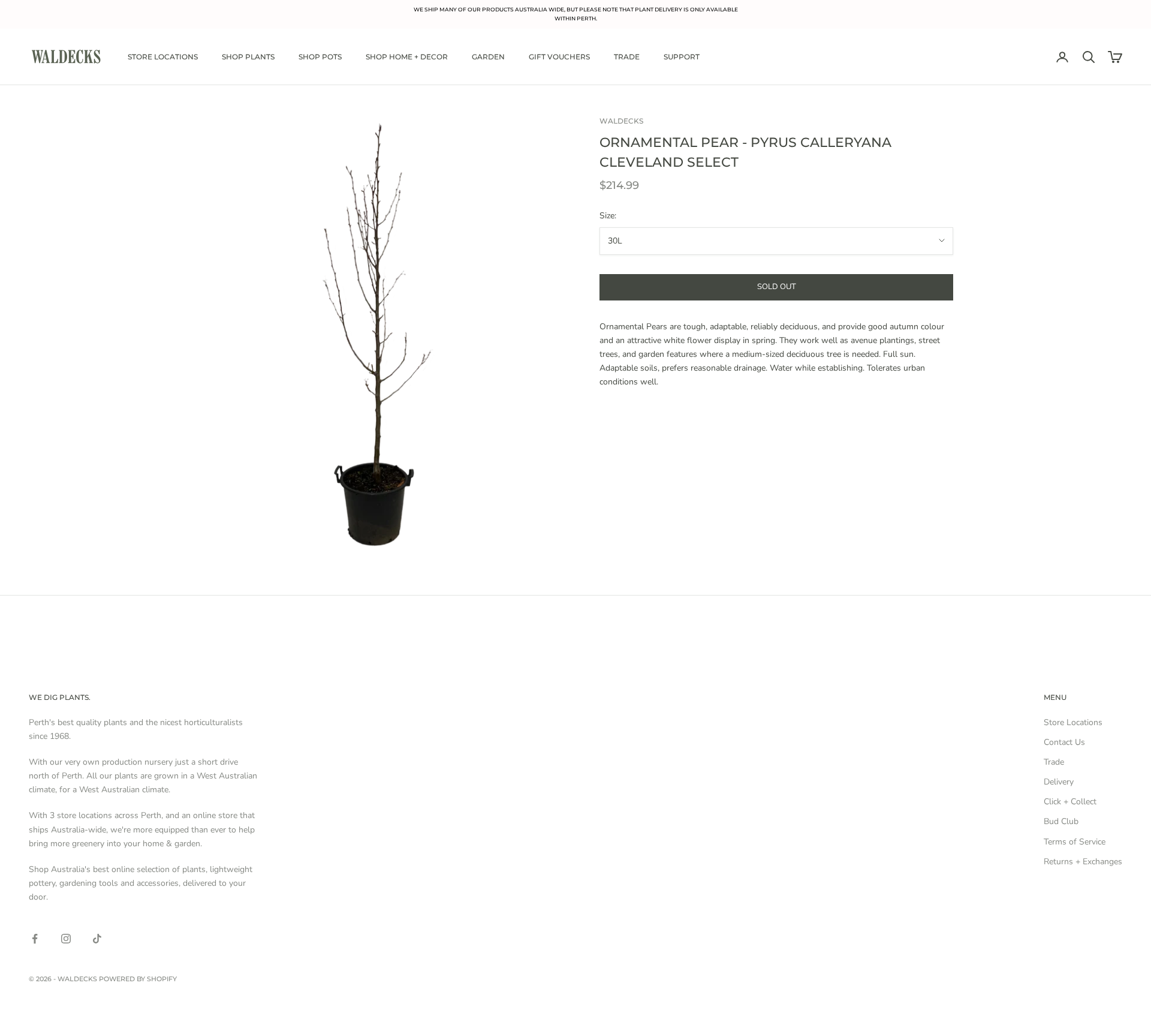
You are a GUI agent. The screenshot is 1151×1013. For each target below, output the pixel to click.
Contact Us (1064, 742)
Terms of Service (1074, 841)
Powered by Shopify (138, 979)
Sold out (776, 286)
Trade (627, 56)
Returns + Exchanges (1083, 861)
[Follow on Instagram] (66, 939)
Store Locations (163, 56)
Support (682, 56)
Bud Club (1061, 821)
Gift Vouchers (559, 56)
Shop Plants (248, 56)
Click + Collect (1070, 801)
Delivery (1059, 781)
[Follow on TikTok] (97, 939)
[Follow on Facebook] (35, 939)
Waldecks (621, 120)
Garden (488, 56)
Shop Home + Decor (407, 56)
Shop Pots (320, 56)
